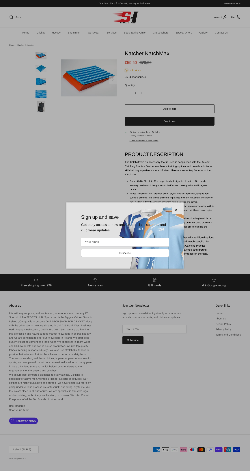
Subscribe (125, 253)
